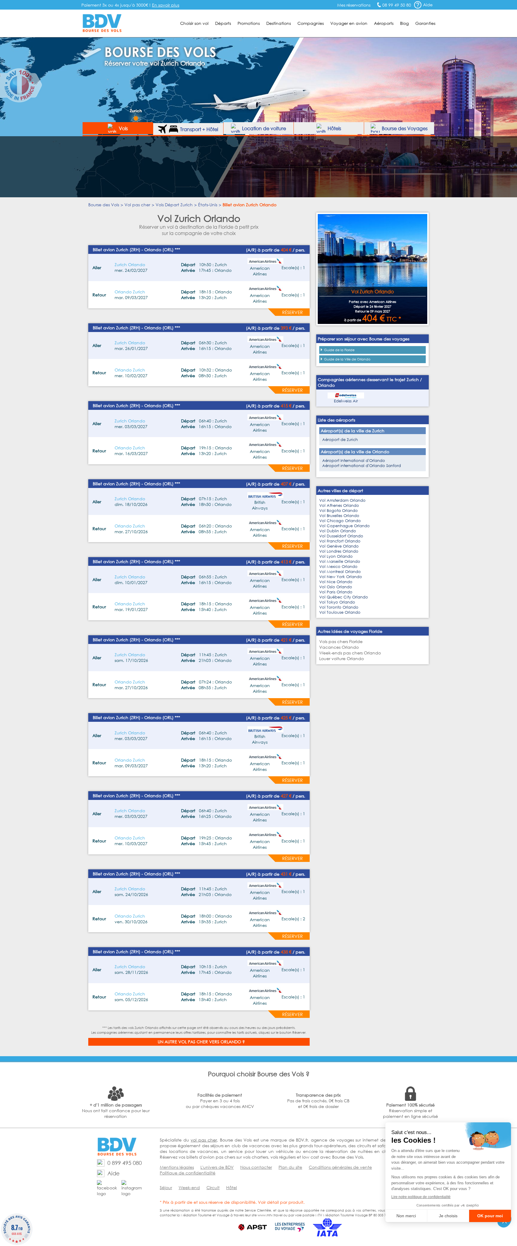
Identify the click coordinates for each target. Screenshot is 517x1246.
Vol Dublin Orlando (337, 530)
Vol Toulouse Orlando (340, 612)
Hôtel (231, 1187)
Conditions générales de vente (340, 1167)
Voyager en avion (348, 23)
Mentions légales (177, 1167)
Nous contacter (256, 1167)
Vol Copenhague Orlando (344, 525)
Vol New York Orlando (340, 576)
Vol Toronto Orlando (338, 607)
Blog (404, 23)
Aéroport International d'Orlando (353, 460)
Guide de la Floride (339, 350)
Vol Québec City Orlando (343, 597)
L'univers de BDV (217, 1167)
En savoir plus (165, 5)
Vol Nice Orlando (335, 581)
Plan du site (290, 1167)
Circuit (213, 1187)
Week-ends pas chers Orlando (350, 653)
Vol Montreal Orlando (340, 571)
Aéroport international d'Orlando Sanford (361, 465)
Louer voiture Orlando (341, 658)
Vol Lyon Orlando (336, 556)
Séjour (166, 1187)
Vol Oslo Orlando (335, 586)
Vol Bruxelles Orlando (339, 515)
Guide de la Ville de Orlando (347, 359)
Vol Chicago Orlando (340, 520)
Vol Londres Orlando (338, 551)
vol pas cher (204, 1140)
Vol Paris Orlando (335, 592)
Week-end (189, 1187)
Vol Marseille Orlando (339, 561)
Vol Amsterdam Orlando (342, 500)
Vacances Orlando (339, 647)
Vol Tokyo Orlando (337, 602)
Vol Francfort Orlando (340, 541)
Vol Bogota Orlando (338, 510)
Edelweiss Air (346, 401)
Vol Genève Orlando (339, 546)
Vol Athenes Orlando (339, 505)
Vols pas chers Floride (341, 641)
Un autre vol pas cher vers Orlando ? (201, 1042)
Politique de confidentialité (187, 1173)
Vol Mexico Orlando (338, 566)
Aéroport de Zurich (340, 439)
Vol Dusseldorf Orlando (341, 536)
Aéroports (383, 23)
